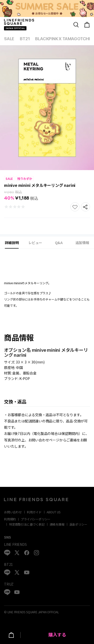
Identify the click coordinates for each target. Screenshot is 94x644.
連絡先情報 (57, 524)
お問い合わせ (13, 512)
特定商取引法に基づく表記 (27, 524)
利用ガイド (34, 512)
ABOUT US (53, 512)
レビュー (35, 242)
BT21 (25, 38)
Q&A (59, 242)
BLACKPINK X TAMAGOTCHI (62, 38)
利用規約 (10, 519)
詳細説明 (12, 242)
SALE (9, 38)
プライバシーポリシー (35, 519)
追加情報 (82, 242)
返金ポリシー (78, 524)
